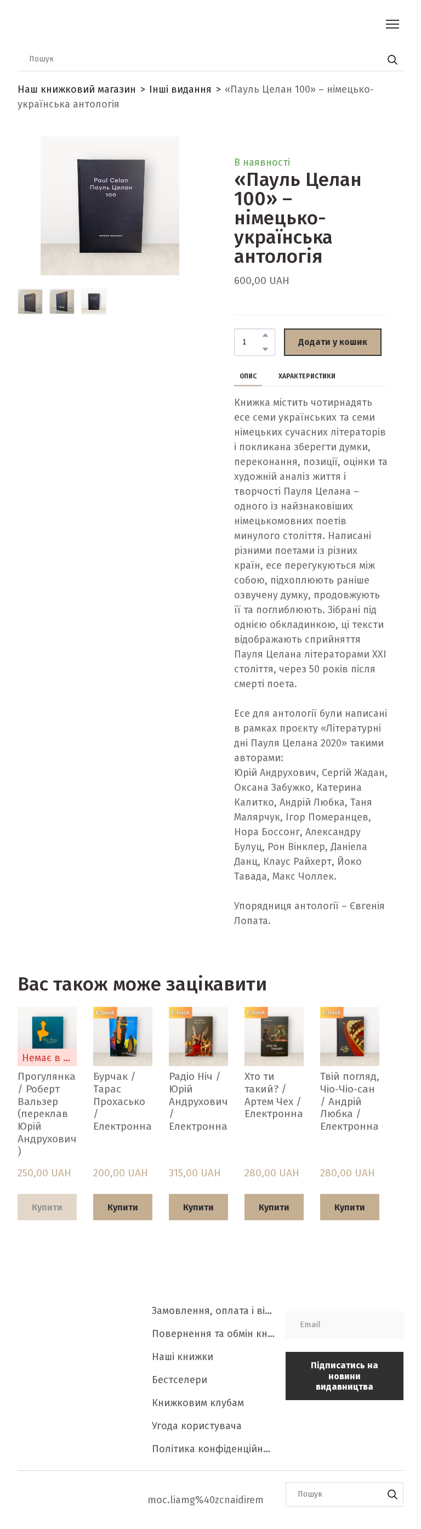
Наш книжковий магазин (77, 89)
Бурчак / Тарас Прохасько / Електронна (122, 1101)
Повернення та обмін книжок (213, 1334)
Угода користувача (197, 1426)
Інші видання (180, 89)
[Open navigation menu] (392, 24)
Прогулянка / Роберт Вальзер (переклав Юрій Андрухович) (47, 1114)
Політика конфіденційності (213, 1449)
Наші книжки (182, 1357)
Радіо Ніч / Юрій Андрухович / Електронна (198, 1101)
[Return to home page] (166, 23)
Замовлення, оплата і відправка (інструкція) (213, 1311)
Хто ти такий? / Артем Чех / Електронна (273, 1095)
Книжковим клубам (198, 1403)
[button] (392, 59)
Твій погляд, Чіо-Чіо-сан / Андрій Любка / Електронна (349, 1101)
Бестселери (179, 1380)
